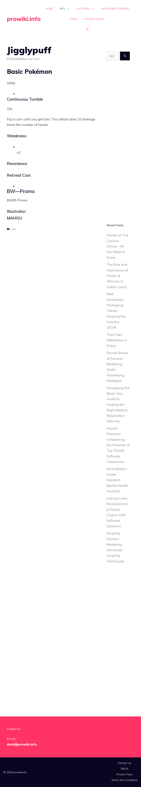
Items (73, 18)
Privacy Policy (124, 774)
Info (62, 8)
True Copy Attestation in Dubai (117, 340)
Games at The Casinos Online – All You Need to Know (117, 246)
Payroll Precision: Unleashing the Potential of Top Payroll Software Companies (118, 445)
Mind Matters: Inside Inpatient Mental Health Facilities (117, 480)
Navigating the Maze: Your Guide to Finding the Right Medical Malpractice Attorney (118, 404)
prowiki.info (24, 19)
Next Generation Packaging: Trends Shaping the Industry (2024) (116, 310)
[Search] (125, 56)
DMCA (124, 768)
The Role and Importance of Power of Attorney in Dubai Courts (117, 276)
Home (49, 8)
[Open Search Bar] (87, 29)
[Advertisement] (118, 144)
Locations (83, 8)
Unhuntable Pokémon (115, 8)
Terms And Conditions (124, 780)
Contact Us (124, 763)
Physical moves (94, 18)
